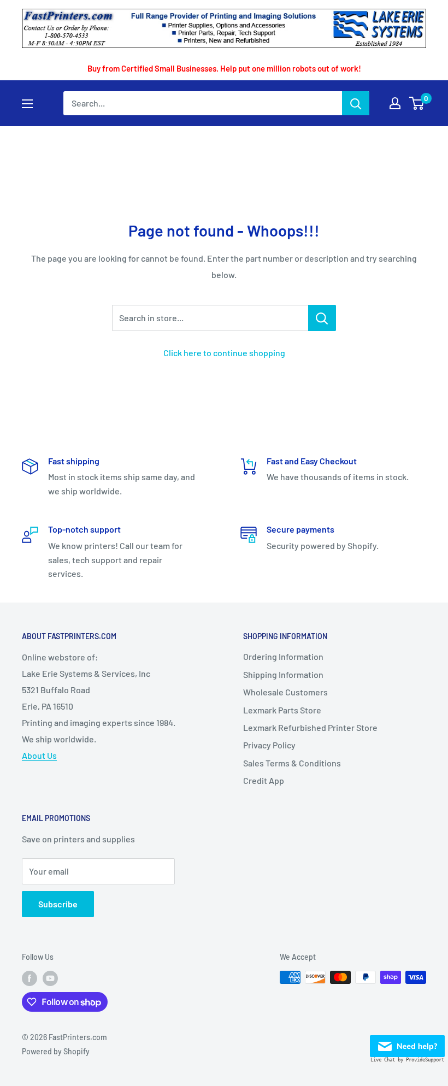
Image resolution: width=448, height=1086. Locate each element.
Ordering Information (283, 656)
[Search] (355, 103)
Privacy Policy (269, 745)
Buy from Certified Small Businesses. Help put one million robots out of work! (224, 68)
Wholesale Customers (285, 692)
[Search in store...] (322, 318)
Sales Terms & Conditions (292, 763)
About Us (39, 755)
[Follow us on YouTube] (50, 978)
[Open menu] (27, 103)
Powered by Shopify (56, 1051)
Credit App (263, 780)
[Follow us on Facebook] (29, 978)
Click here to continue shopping (224, 352)
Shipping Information (283, 674)
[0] (417, 103)
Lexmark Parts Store (282, 710)
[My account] (395, 103)
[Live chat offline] (407, 1043)
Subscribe (58, 904)
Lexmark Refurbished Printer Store (310, 727)
